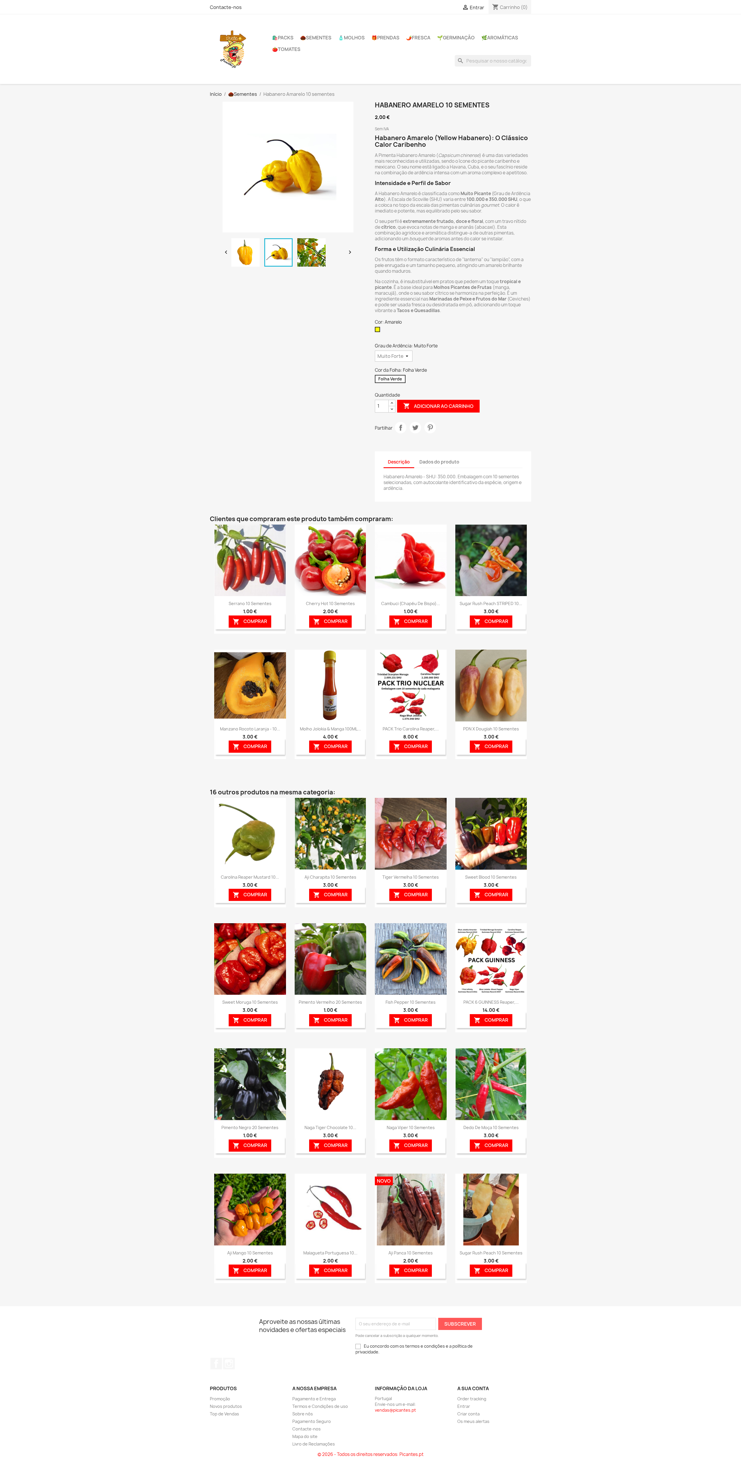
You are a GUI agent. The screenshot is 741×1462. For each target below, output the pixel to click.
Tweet (415, 427)
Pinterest (430, 427)
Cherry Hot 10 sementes (330, 603)
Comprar (250, 621)
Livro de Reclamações (313, 1444)
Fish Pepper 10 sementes (411, 1002)
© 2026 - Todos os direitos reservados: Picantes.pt (370, 1454)
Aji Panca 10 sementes (410, 1253)
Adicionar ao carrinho (438, 405)
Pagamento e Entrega (314, 1398)
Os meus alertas (473, 1421)
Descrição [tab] (399, 462)
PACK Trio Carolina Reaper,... (411, 729)
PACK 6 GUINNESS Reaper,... (491, 1002)
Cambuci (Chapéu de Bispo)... (410, 603)
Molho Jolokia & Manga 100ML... (330, 729)
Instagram (229, 1363)
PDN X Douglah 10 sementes (491, 729)
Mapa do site (305, 1436)
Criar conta (468, 1414)
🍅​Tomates (286, 49)
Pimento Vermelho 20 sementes (330, 1002)
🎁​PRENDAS (385, 37)
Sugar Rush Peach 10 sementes (491, 1253)
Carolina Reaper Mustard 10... (250, 877)
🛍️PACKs (283, 37)
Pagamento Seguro (311, 1421)
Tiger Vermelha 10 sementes (410, 877)
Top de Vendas (224, 1414)
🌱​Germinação (456, 37)
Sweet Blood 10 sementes (491, 877)
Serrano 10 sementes (250, 603)
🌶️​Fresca (418, 37)
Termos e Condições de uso (320, 1406)
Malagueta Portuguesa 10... (330, 1253)
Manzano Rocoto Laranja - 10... (250, 729)
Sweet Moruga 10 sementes (250, 1002)
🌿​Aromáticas (499, 37)
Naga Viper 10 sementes (411, 1127)
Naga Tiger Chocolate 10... (330, 1127)
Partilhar (400, 427)
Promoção (220, 1398)
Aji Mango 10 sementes (250, 1253)
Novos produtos (226, 1406)
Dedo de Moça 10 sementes (491, 1127)
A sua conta (473, 1388)
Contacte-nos (226, 7)
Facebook (216, 1363)
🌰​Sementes (315, 37)
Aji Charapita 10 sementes (330, 877)
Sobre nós (302, 1414)
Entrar (463, 1406)
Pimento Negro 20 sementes (249, 1127)
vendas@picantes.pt (395, 1410)
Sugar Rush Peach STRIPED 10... (491, 603)
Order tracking (471, 1398)
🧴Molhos (351, 37)
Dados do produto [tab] (439, 462)
